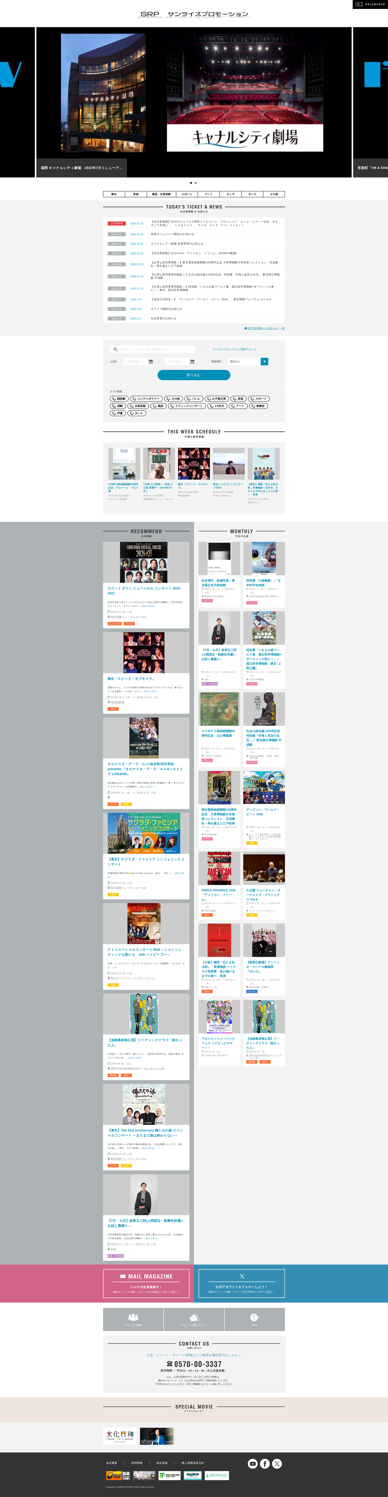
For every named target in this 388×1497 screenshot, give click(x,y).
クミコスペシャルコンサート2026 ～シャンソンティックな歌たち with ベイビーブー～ (145, 952)
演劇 (120, 405)
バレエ (196, 398)
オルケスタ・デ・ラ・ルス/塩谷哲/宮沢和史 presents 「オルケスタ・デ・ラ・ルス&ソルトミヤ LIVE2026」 (145, 769)
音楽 (136, 194)
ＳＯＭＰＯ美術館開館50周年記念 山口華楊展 (218, 733)
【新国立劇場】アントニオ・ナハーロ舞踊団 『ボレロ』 (263, 967)
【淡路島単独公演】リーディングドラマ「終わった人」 (145, 1042)
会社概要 (111, 1462)
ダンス (252, 194)
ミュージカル (114, 623)
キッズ (231, 194)
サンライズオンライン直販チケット (235, 349)
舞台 (114, 194)
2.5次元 (219, 405)
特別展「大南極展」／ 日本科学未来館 (263, 583)
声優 (120, 413)
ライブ (129, 623)
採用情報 (137, 1462)
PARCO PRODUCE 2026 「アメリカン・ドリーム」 (219, 895)
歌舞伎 (260, 405)
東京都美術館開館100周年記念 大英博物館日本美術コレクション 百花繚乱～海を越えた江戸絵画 (219, 816)
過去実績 (162, 1462)
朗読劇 (121, 398)
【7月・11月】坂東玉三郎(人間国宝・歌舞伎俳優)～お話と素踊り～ (146, 1223)
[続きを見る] (148, 606)
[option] (194, 102)
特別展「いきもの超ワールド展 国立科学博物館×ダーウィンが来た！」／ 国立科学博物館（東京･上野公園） (263, 659)
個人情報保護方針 (192, 1462)
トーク (113, 1166)
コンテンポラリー (148, 398)
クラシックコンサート (189, 405)
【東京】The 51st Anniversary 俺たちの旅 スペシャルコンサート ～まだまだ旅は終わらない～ (145, 1132)
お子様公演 (219, 398)
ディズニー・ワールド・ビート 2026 (263, 812)
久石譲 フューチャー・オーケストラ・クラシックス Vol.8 (263, 895)
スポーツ (187, 194)
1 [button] (191, 183)
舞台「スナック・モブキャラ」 (132, 679)
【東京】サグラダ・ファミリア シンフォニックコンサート (146, 861)
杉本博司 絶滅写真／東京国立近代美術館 (218, 583)
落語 (160, 405)
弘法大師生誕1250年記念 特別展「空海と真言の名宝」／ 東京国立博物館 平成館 (264, 737)
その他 (274, 194)
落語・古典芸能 (161, 194)
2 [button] (196, 183)
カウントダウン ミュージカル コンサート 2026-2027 (144, 590)
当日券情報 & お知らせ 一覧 (266, 328)
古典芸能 (140, 405)
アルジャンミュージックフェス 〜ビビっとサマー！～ (218, 1043)
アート (209, 194)
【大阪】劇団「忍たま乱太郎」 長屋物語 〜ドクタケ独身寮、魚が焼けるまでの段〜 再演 (219, 969)
